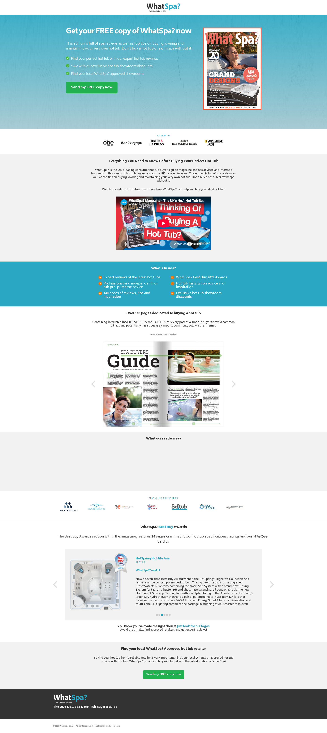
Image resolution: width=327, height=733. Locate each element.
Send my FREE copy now (91, 88)
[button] (157, 618)
